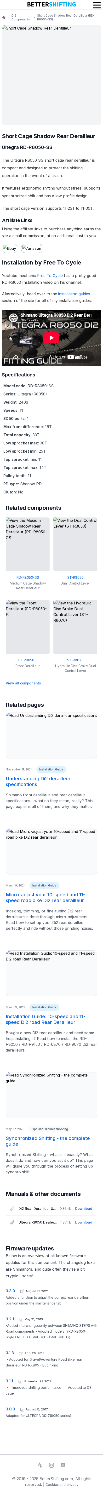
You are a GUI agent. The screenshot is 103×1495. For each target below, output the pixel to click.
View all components (25, 683)
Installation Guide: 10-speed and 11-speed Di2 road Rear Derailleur (45, 1019)
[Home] (4, 17)
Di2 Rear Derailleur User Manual (38, 1208)
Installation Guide (51, 769)
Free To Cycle (50, 275)
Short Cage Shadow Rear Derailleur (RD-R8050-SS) (66, 17)
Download (83, 1208)
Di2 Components (20, 17)
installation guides (74, 293)
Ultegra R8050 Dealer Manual (38, 1222)
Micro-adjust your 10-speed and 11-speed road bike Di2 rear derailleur (45, 897)
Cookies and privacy (62, 1485)
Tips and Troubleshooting (49, 1129)
